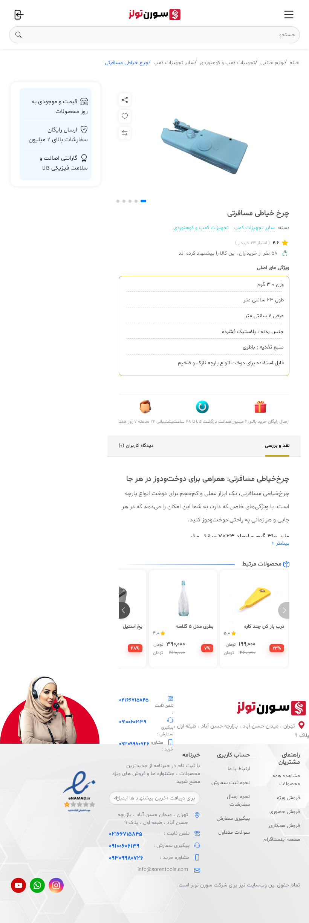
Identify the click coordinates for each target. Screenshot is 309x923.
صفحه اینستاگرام (281, 839)
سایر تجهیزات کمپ (173, 62)
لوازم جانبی (272, 62)
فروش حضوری (284, 811)
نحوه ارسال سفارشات (238, 800)
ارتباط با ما (239, 768)
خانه (294, 62)
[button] (143, 201)
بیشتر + (280, 543)
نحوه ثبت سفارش (230, 782)
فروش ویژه (288, 797)
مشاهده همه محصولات (286, 779)
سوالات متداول (234, 832)
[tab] (277, 446)
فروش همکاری (284, 825)
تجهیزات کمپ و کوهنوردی (227, 62)
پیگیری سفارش (233, 818)
